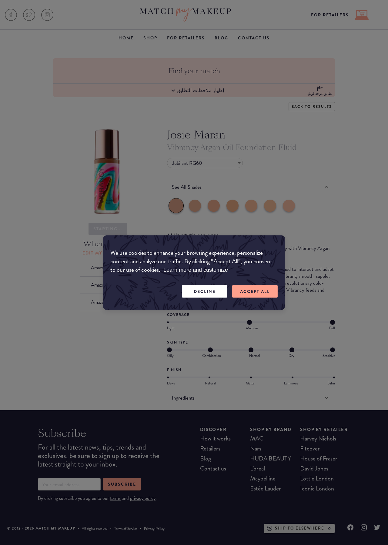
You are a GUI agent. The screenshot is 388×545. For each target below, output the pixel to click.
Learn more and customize (195, 270)
